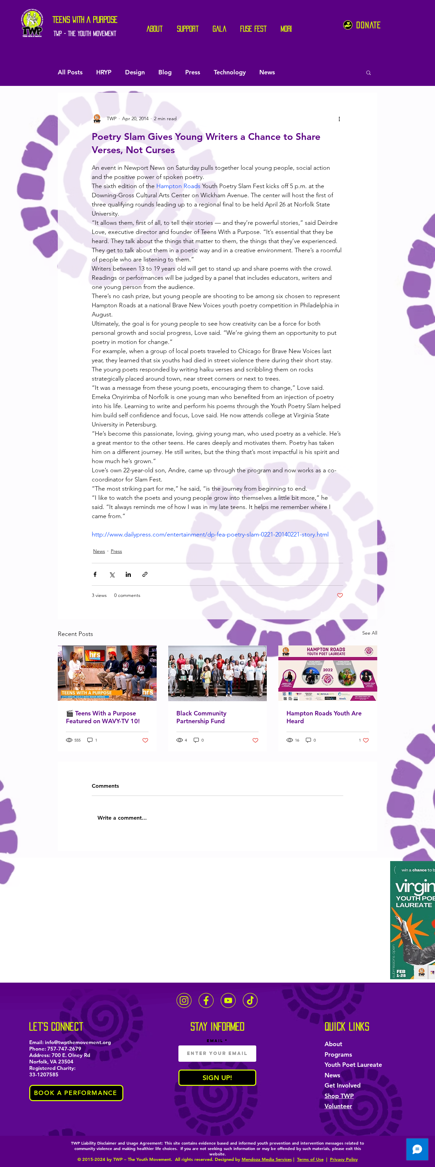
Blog (165, 72)
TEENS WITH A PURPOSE (85, 19)
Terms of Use (310, 1159)
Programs (338, 1054)
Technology (230, 72)
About (333, 1044)
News (267, 72)
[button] (368, 72)
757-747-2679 (64, 1048)
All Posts (70, 72)
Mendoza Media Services (267, 1159)
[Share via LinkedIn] (128, 574)
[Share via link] (145, 574)
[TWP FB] (206, 1000)
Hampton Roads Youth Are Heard (324, 717)
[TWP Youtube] (228, 1000)
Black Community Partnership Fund (201, 717)
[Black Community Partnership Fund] (217, 673)
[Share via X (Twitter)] (111, 574)
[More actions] (339, 118)
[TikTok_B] (250, 1000)
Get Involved (343, 1085)
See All (369, 633)
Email (215, 1040)
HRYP (103, 72)
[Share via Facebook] (95, 574)
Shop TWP (339, 1096)
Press (192, 72)
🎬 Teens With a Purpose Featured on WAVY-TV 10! (103, 717)
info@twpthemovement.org (78, 1042)
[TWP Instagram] (184, 1000)
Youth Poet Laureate (353, 1065)
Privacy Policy (344, 1159)
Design (135, 72)
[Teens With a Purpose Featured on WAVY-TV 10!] (107, 673)
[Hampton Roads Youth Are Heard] (327, 673)
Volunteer (338, 1106)
